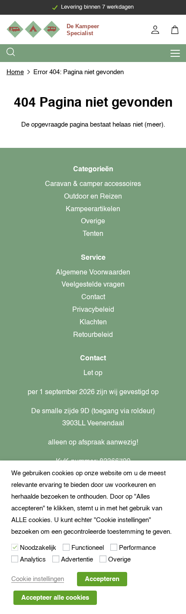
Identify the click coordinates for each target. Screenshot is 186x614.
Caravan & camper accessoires (93, 184)
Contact (93, 297)
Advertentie (77, 559)
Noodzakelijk (38, 548)
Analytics (33, 559)
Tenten (93, 234)
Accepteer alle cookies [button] (55, 597)
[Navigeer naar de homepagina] (54, 29)
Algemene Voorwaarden (93, 272)
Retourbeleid (93, 335)
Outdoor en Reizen (93, 196)
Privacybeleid (93, 310)
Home (15, 72)
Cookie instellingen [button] (37, 579)
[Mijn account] (155, 31)
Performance (137, 548)
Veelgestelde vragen (93, 284)
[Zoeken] (11, 53)
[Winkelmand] (175, 31)
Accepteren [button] (102, 579)
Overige (93, 221)
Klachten (93, 322)
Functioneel (87, 548)
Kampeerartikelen (93, 209)
